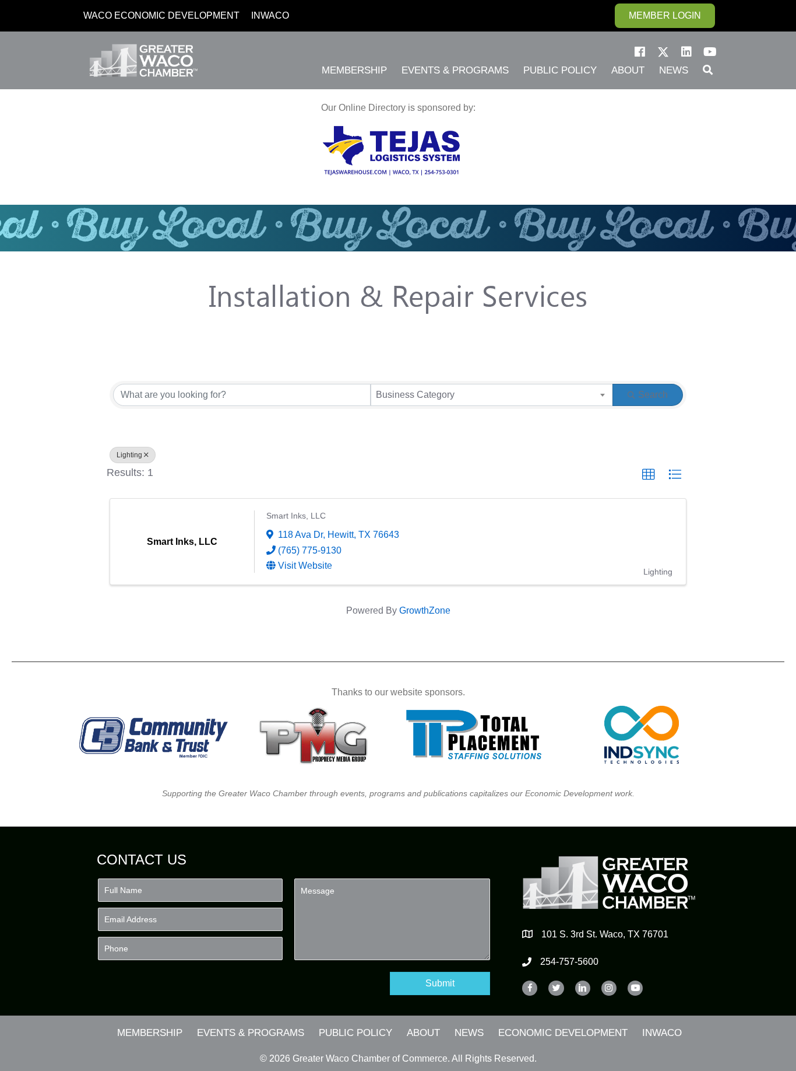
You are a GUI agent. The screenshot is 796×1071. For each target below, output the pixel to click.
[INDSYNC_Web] (642, 735)
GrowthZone (424, 610)
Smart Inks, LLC (296, 515)
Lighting (129, 455)
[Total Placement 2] (479, 735)
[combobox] (492, 395)
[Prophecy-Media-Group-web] (317, 735)
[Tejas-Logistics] (391, 151)
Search (653, 395)
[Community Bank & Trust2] (153, 735)
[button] (640, 52)
